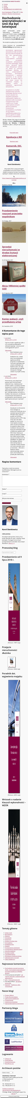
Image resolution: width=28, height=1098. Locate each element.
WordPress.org (9, 1064)
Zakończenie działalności (12, 998)
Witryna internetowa (8, 498)
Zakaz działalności (10, 959)
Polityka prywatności (8, 1089)
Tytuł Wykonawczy (10, 954)
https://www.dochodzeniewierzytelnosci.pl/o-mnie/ (14, 179)
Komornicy (8, 939)
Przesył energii (9, 1000)
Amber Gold (8, 933)
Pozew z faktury (9, 995)
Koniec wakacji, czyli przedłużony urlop (12, 320)
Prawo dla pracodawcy (11, 997)
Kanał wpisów (9, 1060)
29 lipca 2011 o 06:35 (16, 354)
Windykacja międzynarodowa (13, 956)
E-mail (4, 493)
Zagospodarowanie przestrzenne (14, 1003)
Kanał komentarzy (10, 1062)
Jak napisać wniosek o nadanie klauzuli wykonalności (15, 976)
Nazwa (4, 489)
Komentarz (5, 474)
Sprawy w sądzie (9, 953)
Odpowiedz (8, 350)
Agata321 (7, 985)
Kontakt (6, 7)
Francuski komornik (14, 980)
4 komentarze (16, 14)
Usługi (5, 6)
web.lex (13, 1094)
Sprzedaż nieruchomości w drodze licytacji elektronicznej (11, 251)
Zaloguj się (8, 1059)
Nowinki (7, 946)
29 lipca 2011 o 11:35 (16, 405)
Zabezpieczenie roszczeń (12, 958)
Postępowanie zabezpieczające (13, 949)
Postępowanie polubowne (12, 948)
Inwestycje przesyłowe (11, 1002)
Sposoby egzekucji (10, 951)
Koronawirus (8, 943)
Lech (6, 338)
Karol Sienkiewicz (7, 12)
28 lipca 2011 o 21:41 (11, 340)
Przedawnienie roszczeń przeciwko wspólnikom (12, 213)
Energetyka (8, 938)
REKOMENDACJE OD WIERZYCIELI (13, 9)
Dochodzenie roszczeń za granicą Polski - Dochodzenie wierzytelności (15, 969)
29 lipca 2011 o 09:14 (11, 378)
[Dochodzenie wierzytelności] (11, 1)
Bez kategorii (8, 934)
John (6, 980)
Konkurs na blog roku (11, 941)
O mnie (6, 4)
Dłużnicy (10, 14)
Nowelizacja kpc (9, 944)
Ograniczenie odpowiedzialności (11, 1090)
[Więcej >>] (12, 543)
